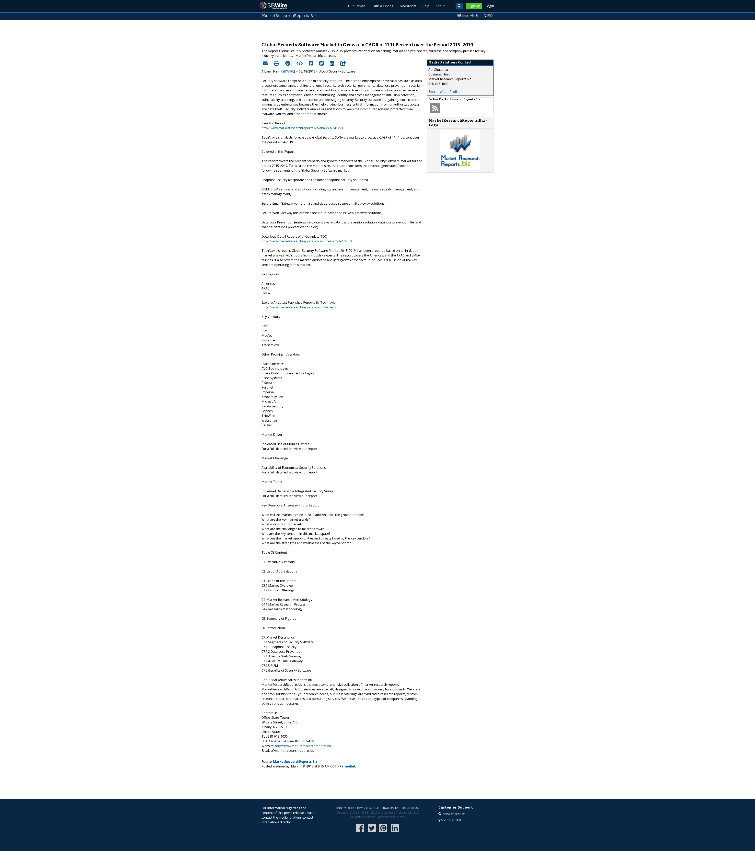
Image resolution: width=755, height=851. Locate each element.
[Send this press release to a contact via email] (265, 63)
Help (425, 6)
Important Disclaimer (391, 817)
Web (443, 91)
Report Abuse (410, 808)
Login (489, 6)
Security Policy (345, 808)
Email (432, 91)
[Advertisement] (377, 29)
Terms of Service (368, 808)
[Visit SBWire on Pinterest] (383, 832)
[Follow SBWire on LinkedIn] (394, 832)
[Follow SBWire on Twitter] (371, 832)
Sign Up (474, 6)
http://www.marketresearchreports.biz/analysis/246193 (302, 128)
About (440, 6)
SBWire (273, 6)
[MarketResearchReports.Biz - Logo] (460, 168)
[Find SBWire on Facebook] (360, 832)
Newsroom (408, 6)
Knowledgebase (453, 814)
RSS (490, 15)
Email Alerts (470, 15)
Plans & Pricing (382, 6)
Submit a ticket (451, 820)
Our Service (356, 6)
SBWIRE (288, 71)
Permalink (348, 766)
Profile (454, 91)
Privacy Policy (390, 808)
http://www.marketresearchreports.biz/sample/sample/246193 (307, 241)
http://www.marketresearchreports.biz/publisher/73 (299, 307)
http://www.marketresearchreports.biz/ (304, 746)
